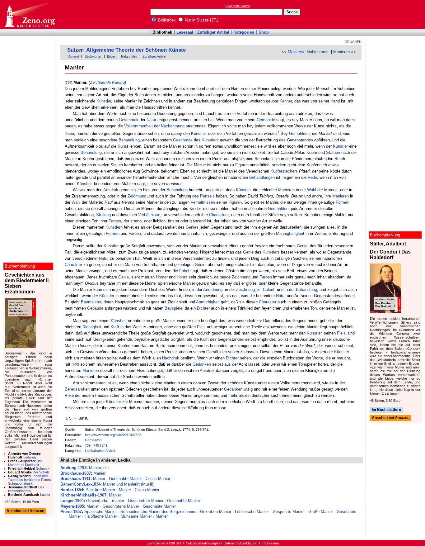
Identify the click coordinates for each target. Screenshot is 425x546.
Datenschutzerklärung (240, 543)
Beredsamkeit (77, 389)
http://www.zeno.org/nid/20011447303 (113, 435)
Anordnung (212, 289)
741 (104, 445)
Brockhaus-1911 (75, 478)
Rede (312, 177)
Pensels (207, 196)
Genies (192, 227)
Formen (342, 202)
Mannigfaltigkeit (290, 233)
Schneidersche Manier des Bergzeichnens (158, 511)
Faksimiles (129, 56)
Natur (151, 119)
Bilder (111, 56)
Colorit (268, 289)
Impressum (270, 543)
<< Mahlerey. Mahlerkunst (305, 52)
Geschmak (128, 119)
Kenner (285, 101)
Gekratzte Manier (215, 511)
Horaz (182, 277)
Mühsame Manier (136, 516)
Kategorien (243, 32)
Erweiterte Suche (238, 5)
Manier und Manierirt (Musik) (128, 484)
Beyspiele (173, 308)
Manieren (286, 190)
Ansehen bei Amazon (390, 418)
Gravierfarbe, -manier (105, 500)
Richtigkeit (91, 327)
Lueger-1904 (72, 500)
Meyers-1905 (72, 506)
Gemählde (266, 119)
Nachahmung (172, 126)
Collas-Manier (158, 478)
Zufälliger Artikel (213, 32)
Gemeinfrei (93, 440)
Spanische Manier (100, 511)
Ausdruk (110, 190)
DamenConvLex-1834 (80, 484)
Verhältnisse (149, 214)
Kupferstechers (284, 171)
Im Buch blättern (386, 409)
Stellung (103, 214)
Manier (99, 473)
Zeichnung (137, 196)
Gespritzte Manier (289, 511)
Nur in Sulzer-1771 (201, 20)
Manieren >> (344, 52)
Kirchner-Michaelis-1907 (83, 495)
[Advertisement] (396, 14)
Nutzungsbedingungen (203, 543)
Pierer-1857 (71, 511)
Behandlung (129, 140)
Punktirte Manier (100, 489)
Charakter (73, 264)
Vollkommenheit (138, 126)
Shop (264, 32)
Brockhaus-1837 (75, 473)
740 (96, 445)
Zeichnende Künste (107, 82)
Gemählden (299, 133)
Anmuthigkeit (208, 302)
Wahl (311, 190)
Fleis (201, 327)
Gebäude (95, 308)
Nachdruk (170, 358)
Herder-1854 (71, 489)
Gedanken (202, 364)
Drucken (353, 42)
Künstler (103, 101)
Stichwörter (93, 56)
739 (88, 445)
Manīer (92, 506)
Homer (162, 277)
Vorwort (73, 56)
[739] (68, 82)
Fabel (184, 270)
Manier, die (99, 467)
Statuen (333, 152)
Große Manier (320, 511)
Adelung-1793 (73, 467)
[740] (75, 364)
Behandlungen (262, 177)
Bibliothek (166, 20)
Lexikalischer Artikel (100, 451)
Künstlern (114, 227)
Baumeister (91, 302)
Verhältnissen (203, 202)
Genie (302, 246)
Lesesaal (184, 32)
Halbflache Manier (101, 516)
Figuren (242, 165)
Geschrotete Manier (145, 500)
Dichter (203, 308)
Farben (115, 221)
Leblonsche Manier (252, 511)
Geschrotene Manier (121, 506)
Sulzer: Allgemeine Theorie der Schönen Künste (126, 50)
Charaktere (219, 214)
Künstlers (210, 140)
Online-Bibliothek (29, 14)
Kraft (114, 327)
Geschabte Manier (125, 478)
